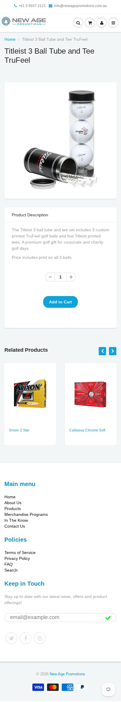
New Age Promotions (67, 674)
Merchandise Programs (26, 514)
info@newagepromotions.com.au (80, 6)
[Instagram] (40, 638)
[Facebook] (25, 638)
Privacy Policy (17, 558)
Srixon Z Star (19, 430)
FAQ (8, 564)
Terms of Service (20, 552)
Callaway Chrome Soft (87, 430)
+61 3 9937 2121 (32, 6)
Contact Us (14, 526)
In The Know (16, 520)
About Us (12, 502)
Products (12, 508)
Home (10, 39)
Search (11, 570)
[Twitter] (11, 638)
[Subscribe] (108, 618)
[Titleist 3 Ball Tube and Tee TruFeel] (60, 139)
